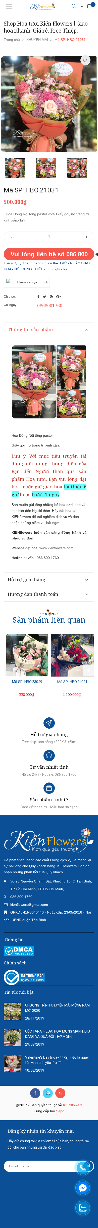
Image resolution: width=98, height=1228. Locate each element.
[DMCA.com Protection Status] (19, 951)
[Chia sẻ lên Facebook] (38, 297)
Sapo (60, 1111)
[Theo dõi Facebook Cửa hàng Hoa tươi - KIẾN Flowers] (35, 1093)
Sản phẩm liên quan (49, 620)
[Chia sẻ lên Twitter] (45, 297)
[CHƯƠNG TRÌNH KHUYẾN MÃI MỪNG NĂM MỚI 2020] (12, 1011)
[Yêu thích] (85, 60)
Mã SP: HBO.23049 (27, 682)
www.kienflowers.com (56, 548)
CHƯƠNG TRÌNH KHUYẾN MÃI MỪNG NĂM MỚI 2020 (57, 1008)
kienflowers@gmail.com (29, 905)
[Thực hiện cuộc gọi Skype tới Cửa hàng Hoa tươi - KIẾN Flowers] (48, 1093)
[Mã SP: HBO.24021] (72, 655)
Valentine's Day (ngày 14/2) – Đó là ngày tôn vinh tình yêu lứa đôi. (57, 1060)
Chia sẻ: (10, 296)
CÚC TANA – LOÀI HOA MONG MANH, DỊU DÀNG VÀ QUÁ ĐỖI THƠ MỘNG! (57, 1034)
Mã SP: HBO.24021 (72, 682)
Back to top (48, 1215)
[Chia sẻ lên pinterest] (52, 297)
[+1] (58, 297)
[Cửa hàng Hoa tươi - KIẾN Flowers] (49, 840)
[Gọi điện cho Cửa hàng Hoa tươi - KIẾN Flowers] (60, 1093)
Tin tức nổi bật (18, 992)
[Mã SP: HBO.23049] (27, 655)
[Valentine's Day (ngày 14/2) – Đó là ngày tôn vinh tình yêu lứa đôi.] (12, 1063)
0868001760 (49, 305)
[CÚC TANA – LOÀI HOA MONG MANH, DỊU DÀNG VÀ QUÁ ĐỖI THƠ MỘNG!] (12, 1037)
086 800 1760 (21, 897)
